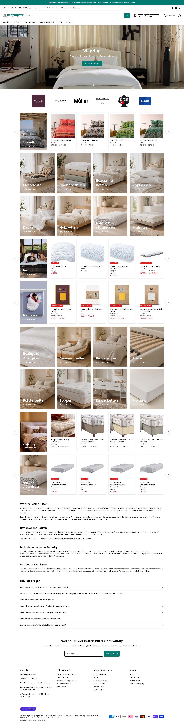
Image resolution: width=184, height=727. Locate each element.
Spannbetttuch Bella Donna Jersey (62, 310)
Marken (69, 22)
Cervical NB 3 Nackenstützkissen (117, 483)
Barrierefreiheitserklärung (47, 718)
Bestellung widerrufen (60, 8)
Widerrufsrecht (51, 716)
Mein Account (62, 687)
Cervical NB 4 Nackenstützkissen (147, 483)
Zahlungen (62, 718)
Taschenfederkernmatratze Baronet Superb (92, 440)
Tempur (53, 268)
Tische (95, 677)
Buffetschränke (99, 684)
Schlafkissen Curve (58, 266)
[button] (169, 15)
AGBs (60, 716)
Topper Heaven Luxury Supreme (60, 440)
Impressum (40, 716)
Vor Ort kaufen (75, 8)
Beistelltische (98, 690)
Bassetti (53, 142)
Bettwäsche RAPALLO (118, 140)
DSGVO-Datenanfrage (28, 718)
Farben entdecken (92, 63)
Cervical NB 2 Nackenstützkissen (88, 483)
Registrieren (112, 653)
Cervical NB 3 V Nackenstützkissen (58, 483)
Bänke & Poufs (98, 687)
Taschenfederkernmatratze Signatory (151, 440)
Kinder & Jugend (47, 22)
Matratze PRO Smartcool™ (151, 266)
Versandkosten (63, 677)
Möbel (17, 22)
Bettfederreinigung (137, 684)
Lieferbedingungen (26, 716)
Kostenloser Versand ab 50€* (40, 8)
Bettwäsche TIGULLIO (148, 140)
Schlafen (6, 22)
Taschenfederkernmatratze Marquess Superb (121, 440)
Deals (60, 22)
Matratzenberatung (64, 684)
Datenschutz (68, 716)
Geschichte (134, 677)
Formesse (54, 314)
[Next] (168, 131)
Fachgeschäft (135, 680)
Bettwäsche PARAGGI (89, 140)
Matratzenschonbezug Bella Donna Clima (151, 310)
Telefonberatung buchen (66, 680)
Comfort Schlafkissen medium (119, 267)
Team (132, 674)
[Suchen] (127, 15)
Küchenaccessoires (100, 680)
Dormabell (54, 487)
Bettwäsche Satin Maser (61, 140)
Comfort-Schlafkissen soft (91, 266)
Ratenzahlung (80, 716)
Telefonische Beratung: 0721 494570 (15, 8)
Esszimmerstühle (99, 674)
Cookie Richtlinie (93, 716)
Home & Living (30, 22)
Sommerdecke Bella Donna (92, 309)
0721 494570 (32, 678)
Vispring (54, 444)
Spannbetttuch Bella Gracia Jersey (121, 310)
